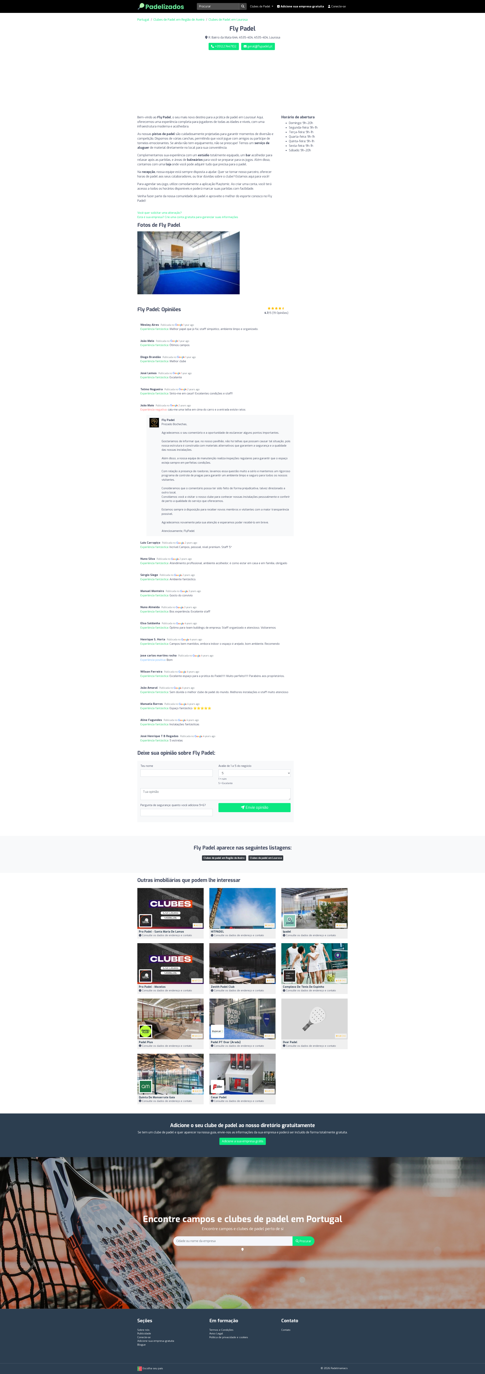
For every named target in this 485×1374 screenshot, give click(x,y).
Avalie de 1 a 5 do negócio (234, 766)
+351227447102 (225, 46)
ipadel (287, 932)
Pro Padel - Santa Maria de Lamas (161, 932)
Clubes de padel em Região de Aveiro (224, 858)
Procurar (305, 1241)
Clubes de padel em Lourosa (266, 858)
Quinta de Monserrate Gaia (157, 1097)
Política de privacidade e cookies (228, 1337)
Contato (285, 1330)
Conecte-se (338, 6)
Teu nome (146, 766)
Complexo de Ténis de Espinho (303, 987)
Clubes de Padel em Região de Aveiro (178, 20)
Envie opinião (256, 807)
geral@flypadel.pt (259, 46)
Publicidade (144, 1333)
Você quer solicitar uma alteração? (159, 213)
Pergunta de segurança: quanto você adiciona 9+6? (173, 805)
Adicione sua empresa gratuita (302, 6)
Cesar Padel (219, 1097)
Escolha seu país (152, 1368)
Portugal (143, 20)
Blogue (141, 1344)
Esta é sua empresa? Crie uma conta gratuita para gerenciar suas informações (187, 217)
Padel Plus (146, 1042)
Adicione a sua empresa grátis (242, 1141)
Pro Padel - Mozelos (152, 987)
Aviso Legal (216, 1333)
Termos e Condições (221, 1330)
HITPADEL (217, 932)
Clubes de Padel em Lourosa (228, 20)
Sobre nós (143, 1330)
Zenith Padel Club (223, 987)
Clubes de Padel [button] (260, 6)
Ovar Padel (290, 1042)
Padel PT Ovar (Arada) (226, 1042)
